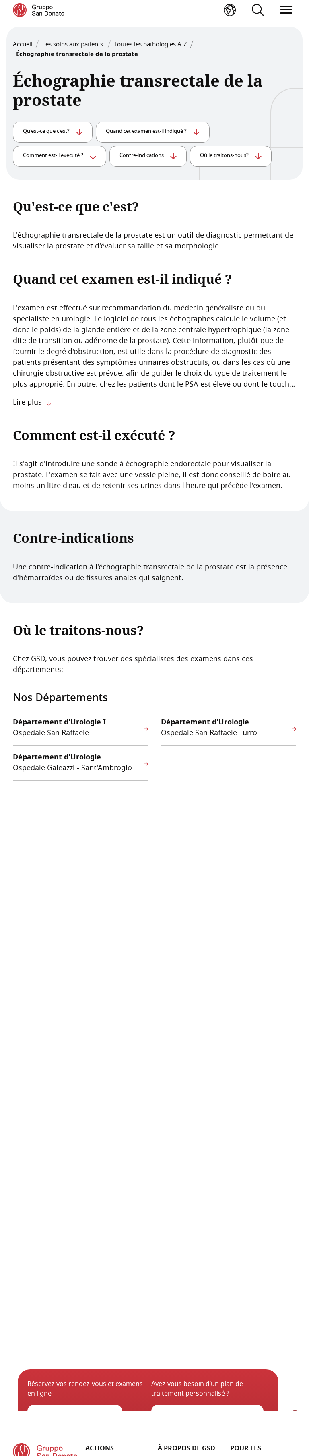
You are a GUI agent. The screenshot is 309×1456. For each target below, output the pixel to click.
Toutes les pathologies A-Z (150, 44)
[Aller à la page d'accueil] (38, 10)
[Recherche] (258, 10)
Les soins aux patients (73, 44)
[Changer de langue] (230, 10)
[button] (286, 10)
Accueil (23, 44)
